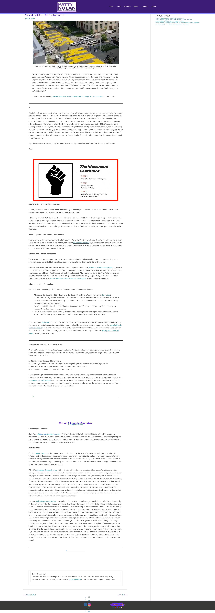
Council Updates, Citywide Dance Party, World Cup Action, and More (174, 19)
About (119, 7)
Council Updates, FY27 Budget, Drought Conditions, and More (172, 24)
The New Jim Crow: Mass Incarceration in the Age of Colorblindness (77, 96)
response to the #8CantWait (40, 380)
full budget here (75, 579)
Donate (153, 7)
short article (105, 295)
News (136, 7)
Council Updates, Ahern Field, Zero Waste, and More (170, 21)
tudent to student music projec (100, 267)
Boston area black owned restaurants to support (68, 279)
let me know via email (81, 243)
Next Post (122, 595)
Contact (144, 7)
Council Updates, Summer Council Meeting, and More (170, 18)
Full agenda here (75, 424)
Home (111, 7)
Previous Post (29, 595)
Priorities (127, 7)
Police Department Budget (46, 501)
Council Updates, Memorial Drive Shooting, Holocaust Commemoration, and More (177, 22)
